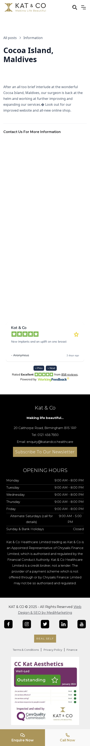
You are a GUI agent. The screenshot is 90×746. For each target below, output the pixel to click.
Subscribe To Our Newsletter (45, 452)
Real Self (45, 638)
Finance (71, 649)
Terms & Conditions (26, 649)
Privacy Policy (53, 649)
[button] (83, 7)
